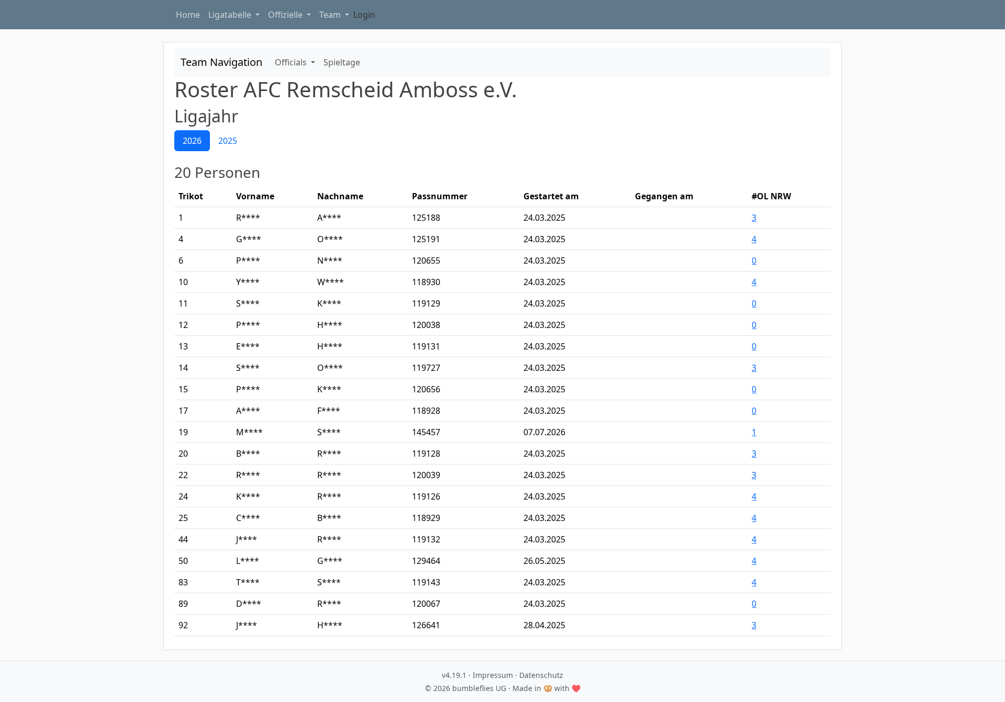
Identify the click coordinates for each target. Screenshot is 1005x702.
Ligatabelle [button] (230, 14)
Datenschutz (541, 675)
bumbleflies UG (479, 688)
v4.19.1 (454, 675)
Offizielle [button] (286, 14)
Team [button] (331, 14)
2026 (192, 140)
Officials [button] (292, 62)
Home (188, 14)
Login (364, 14)
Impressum (493, 675)
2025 (227, 140)
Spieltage (341, 62)
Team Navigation (221, 62)
